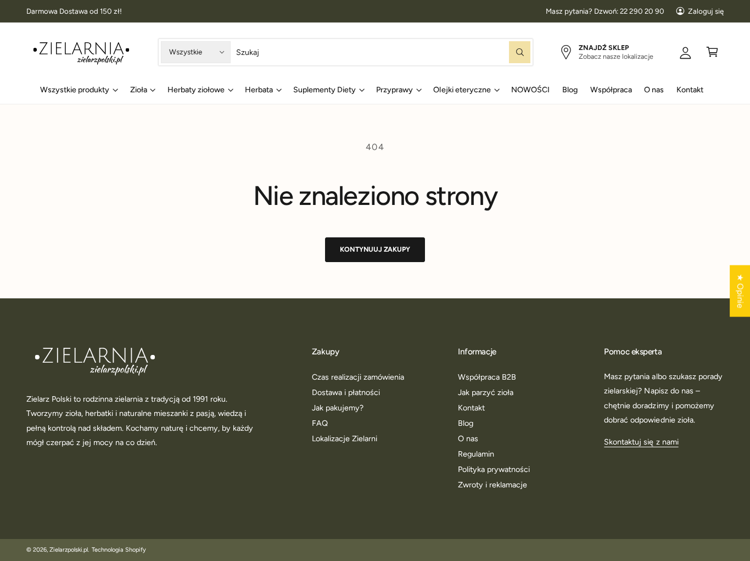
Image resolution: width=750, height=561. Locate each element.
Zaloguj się (706, 11)
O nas (468, 438)
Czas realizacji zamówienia (358, 377)
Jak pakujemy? (337, 408)
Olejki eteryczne (461, 90)
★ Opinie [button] (740, 291)
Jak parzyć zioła (485, 392)
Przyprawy (394, 90)
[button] (712, 51)
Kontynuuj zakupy (375, 249)
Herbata (259, 90)
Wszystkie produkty (74, 90)
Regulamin (476, 454)
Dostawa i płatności (346, 392)
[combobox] (383, 51)
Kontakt (471, 408)
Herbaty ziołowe (196, 90)
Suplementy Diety (324, 90)
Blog (465, 423)
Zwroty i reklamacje (492, 485)
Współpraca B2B (487, 377)
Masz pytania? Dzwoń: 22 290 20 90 (605, 11)
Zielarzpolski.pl (68, 549)
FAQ (320, 423)
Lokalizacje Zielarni (344, 438)
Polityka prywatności (494, 469)
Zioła (138, 90)
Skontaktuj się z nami (641, 442)
